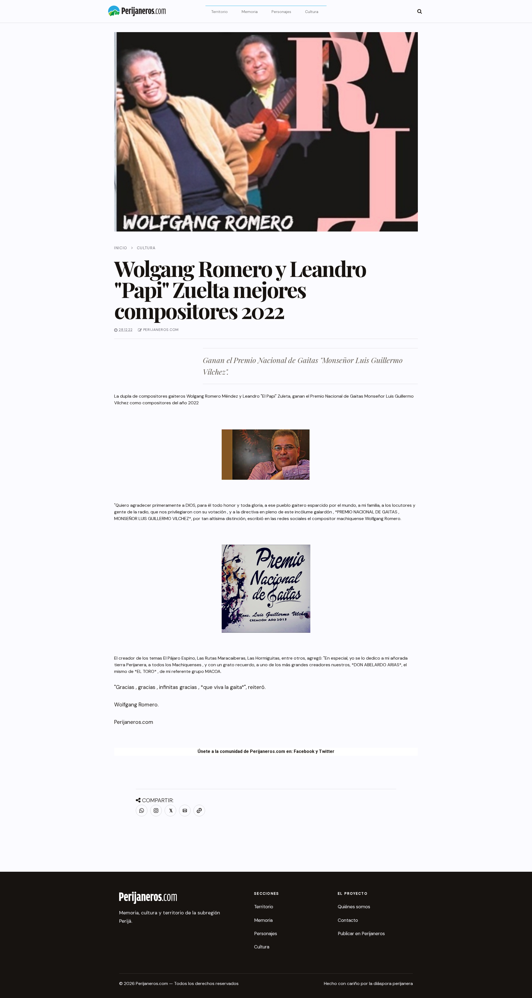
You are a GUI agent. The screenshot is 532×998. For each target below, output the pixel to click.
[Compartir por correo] (185, 810)
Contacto (348, 920)
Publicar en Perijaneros (361, 933)
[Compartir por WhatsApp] (141, 810)
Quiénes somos (354, 907)
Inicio (120, 247)
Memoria (250, 11)
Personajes (281, 11)
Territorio (219, 11)
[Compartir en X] (170, 810)
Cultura (311, 11)
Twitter (326, 751)
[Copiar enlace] (199, 810)
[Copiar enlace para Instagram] (156, 810)
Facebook (304, 751)
